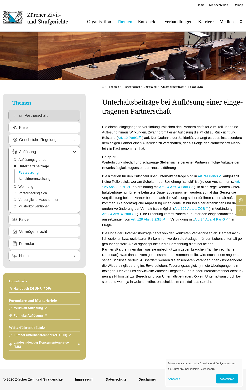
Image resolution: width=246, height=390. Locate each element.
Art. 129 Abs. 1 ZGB (189, 209)
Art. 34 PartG (208, 176)
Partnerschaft (132, 86)
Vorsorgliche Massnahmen (38, 200)
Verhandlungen (178, 21)
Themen (124, 21)
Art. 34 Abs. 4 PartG (174, 187)
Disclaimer (147, 379)
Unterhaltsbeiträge (172, 86)
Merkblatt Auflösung (28, 308)
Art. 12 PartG (128, 138)
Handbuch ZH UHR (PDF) (32, 288)
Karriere (206, 21)
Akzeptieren (227, 378)
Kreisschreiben (218, 5)
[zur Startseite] (39, 18)
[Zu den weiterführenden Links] (241, 210)
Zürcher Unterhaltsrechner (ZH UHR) (40, 335)
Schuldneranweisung (34, 179)
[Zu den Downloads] (241, 200)
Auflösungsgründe (32, 160)
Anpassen (174, 378)
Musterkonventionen (34, 206)
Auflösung (151, 86)
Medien (226, 21)
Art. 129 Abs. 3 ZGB (146, 219)
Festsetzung (195, 86)
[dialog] (203, 372)
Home (200, 5)
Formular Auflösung (28, 315)
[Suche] (241, 21)
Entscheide (148, 21)
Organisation (99, 21)
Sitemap (238, 5)
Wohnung (25, 187)
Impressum (84, 379)
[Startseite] (103, 87)
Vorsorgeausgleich (32, 193)
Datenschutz (116, 379)
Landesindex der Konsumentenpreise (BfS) (41, 344)
